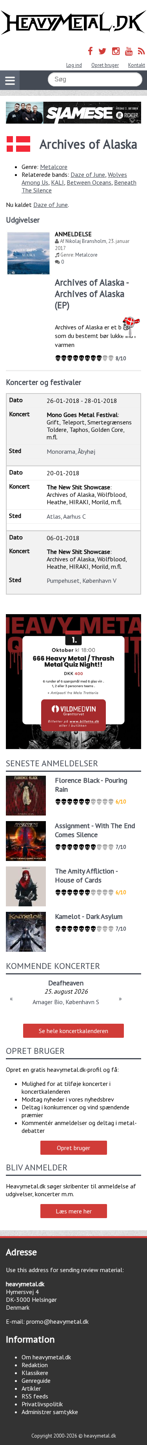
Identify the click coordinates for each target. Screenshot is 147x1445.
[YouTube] (128, 51)
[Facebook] (90, 51)
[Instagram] (116, 51)
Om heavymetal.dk (46, 1357)
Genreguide (36, 1380)
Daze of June (88, 174)
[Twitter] (102, 51)
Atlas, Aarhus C (66, 516)
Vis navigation (10, 80)
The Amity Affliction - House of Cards (86, 875)
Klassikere (35, 1373)
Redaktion (35, 1365)
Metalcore (53, 167)
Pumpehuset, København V (81, 580)
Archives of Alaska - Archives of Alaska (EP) (91, 294)
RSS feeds (35, 1396)
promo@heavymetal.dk (57, 1321)
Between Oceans (89, 182)
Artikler (31, 1388)
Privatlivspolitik (42, 1404)
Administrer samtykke (50, 1412)
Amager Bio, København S (66, 1002)
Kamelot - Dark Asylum (89, 916)
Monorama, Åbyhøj (71, 451)
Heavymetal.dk (73, 23)
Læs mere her (74, 1211)
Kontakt (136, 65)
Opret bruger (105, 65)
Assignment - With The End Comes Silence (95, 830)
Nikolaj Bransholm (85, 241)
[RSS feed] (141, 51)
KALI (57, 182)
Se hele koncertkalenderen (73, 1031)
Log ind (74, 65)
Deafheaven (65, 982)
